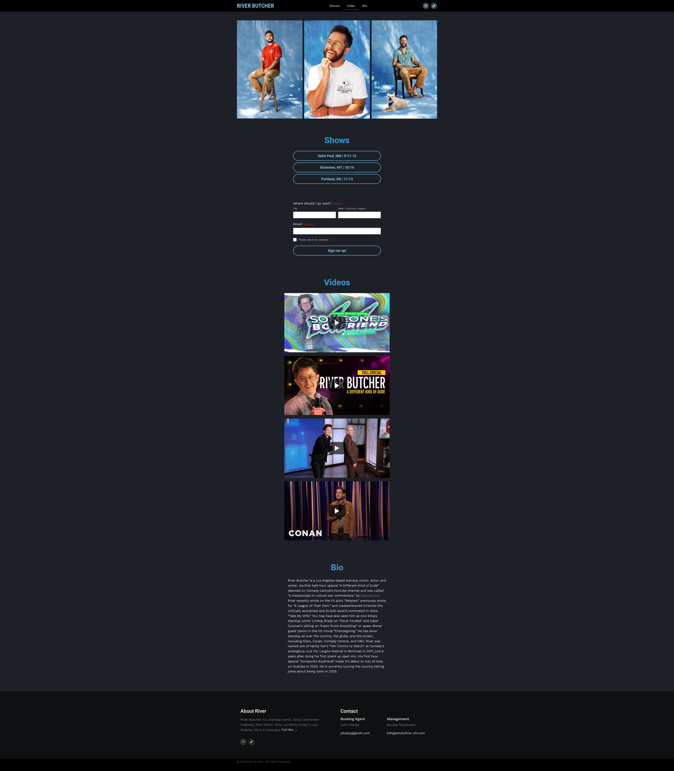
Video (351, 6)
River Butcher (255, 5)
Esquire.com (370, 595)
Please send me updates (313, 239)
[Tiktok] (434, 6)
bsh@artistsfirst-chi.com (406, 733)
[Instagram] (426, 6)
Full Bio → (290, 730)
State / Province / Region (352, 208)
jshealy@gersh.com (355, 733)
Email (303, 224)
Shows (334, 6)
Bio (364, 6)
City (295, 208)
